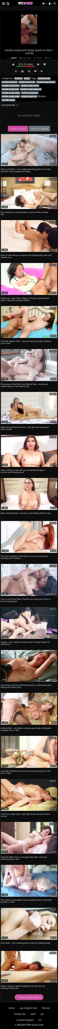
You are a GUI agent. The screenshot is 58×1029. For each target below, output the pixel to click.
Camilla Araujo (8, 100)
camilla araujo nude (10, 89)
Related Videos (18, 128)
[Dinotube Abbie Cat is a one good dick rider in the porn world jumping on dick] (29, 838)
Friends (46, 1008)
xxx (40, 1020)
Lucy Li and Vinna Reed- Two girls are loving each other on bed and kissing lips (26, 599)
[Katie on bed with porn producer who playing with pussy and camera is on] (29, 236)
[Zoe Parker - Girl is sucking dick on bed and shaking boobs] (29, 924)
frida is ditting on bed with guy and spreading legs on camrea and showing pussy (23, 471)
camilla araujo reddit (10, 96)
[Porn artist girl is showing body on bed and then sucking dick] (29, 193)
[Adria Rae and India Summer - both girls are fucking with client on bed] (29, 408)
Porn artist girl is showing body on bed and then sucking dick (24, 213)
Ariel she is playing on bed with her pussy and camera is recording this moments (24, 557)
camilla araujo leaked (46, 82)
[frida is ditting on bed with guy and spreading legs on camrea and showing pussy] (29, 451)
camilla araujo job (9, 82)
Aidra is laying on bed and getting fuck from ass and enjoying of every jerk (23, 986)
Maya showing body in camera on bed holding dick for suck (25, 513)
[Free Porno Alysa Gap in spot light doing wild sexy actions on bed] (29, 795)
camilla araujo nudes (11, 92)
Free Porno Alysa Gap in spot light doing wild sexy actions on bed (25, 814)
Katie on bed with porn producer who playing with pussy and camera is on (26, 256)
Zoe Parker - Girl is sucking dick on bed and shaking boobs (25, 942)
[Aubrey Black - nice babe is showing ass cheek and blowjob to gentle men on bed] (29, 709)
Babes (27, 78)
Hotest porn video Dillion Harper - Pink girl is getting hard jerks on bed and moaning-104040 (25, 299)
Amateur (18, 78)
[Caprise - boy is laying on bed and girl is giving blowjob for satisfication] (29, 623)
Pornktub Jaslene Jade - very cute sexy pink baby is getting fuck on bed (26, 342)
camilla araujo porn (30, 92)
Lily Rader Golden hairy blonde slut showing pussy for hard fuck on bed (25, 771)
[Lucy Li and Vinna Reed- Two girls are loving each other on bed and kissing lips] (29, 580)
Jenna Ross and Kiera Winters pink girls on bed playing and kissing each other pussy (26, 686)
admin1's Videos (39, 128)
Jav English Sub (28, 1008)
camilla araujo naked (30, 85)
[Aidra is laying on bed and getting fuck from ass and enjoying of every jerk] (29, 967)
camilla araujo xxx (29, 96)
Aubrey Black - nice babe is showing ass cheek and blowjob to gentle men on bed (26, 729)
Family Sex (20, 1014)
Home (11, 1008)
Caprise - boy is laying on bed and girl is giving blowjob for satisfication (25, 643)
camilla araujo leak (27, 82)
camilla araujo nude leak (31, 89)
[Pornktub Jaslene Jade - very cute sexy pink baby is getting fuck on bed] (29, 322)
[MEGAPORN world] (25, 3)
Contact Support (24, 1020)
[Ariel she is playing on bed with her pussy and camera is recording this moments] (29, 537)
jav (42, 1014)
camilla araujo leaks (10, 85)
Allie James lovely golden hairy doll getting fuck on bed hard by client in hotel (26, 900)
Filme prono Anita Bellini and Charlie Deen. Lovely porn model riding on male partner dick (24, 385)
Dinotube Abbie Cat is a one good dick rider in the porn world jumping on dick (24, 858)
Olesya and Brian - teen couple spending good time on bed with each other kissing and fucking (26, 170)
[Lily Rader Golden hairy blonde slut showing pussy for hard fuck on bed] (29, 752)
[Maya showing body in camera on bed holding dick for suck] (29, 494)
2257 (33, 1014)
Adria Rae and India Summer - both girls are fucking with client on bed (25, 428)
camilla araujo (44, 78)
